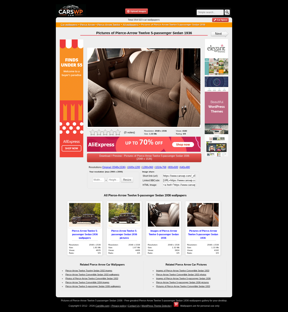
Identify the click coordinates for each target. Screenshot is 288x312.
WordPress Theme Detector (156, 306)
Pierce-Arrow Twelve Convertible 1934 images (87, 282)
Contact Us (134, 306)
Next (218, 33)
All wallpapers (131, 24)
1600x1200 (134, 167)
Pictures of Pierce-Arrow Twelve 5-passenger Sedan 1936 (203, 234)
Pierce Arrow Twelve (108, 24)
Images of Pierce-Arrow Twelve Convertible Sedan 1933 (182, 270)
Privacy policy (118, 306)
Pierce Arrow (87, 24)
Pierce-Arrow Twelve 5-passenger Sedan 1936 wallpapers (85, 234)
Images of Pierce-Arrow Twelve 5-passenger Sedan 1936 (164, 234)
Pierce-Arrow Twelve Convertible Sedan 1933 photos (181, 274)
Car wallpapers (69, 24)
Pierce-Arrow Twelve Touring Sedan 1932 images (88, 270)
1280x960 (147, 167)
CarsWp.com (102, 306)
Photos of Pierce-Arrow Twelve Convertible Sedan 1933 (91, 278)
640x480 (185, 167)
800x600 (173, 167)
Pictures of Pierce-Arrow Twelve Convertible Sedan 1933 (183, 286)
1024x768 (160, 167)
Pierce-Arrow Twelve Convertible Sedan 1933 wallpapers (92, 274)
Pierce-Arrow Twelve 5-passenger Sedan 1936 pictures (124, 234)
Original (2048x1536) (114, 167)
